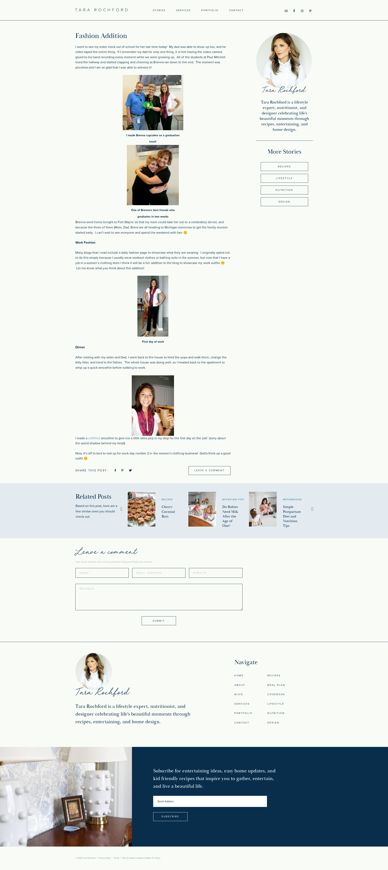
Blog (238, 694)
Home (239, 675)
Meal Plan (276, 685)
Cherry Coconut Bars (168, 511)
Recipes (284, 166)
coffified (94, 438)
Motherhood (292, 499)
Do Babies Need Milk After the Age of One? (230, 516)
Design (284, 201)
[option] (158, 509)
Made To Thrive (153, 858)
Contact (236, 10)
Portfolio (209, 10)
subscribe (170, 816)
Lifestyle (284, 178)
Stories (159, 10)
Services (183, 10)
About (239, 685)
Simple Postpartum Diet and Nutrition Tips (292, 516)
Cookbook (276, 694)
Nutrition (284, 190)
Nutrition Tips (233, 499)
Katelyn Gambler (136, 858)
